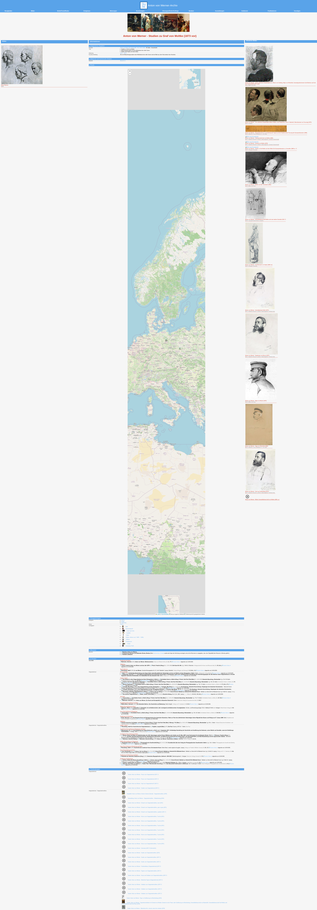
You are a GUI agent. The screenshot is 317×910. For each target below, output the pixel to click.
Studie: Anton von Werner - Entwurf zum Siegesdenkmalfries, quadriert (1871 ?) (147, 812)
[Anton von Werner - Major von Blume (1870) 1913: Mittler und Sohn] (261, 359)
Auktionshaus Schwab (158, 653)
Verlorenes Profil (130, 645)
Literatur (93, 658)
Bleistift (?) (122, 60)
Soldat (128, 643)
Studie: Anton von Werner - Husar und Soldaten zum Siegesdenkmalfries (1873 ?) (147, 875)
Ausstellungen (219, 11)
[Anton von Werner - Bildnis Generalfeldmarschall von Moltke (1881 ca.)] (262, 495)
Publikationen (272, 11)
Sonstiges (297, 11)
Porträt (121, 624)
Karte (92, 65)
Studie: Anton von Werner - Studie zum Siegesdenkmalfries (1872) (144, 852)
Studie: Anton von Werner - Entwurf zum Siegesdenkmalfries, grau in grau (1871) (147, 807)
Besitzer (191, 11)
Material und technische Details (101, 59)
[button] (166, 340)
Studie (122, 621)
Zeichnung (123, 622)
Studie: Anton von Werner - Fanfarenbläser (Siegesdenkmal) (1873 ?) (144, 866)
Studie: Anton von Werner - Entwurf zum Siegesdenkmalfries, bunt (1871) (145, 802)
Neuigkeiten (8, 11)
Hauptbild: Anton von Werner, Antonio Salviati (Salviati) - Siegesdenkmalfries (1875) (147, 793)
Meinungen (113, 11)
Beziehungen (140, 11)
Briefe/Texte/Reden (63, 11)
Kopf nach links (130, 630)
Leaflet (158, 614)
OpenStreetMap (165, 614)
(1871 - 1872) (123, 53)
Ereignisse (87, 11)
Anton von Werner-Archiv (162, 5)
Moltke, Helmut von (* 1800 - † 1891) (135, 637)
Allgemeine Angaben (98, 46)
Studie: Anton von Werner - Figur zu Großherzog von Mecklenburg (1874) (144, 898)
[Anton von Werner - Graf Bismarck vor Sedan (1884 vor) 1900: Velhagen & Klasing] (259, 223)
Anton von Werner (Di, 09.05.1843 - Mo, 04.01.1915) (132, 47)
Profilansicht (129, 641)
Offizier (128, 639)
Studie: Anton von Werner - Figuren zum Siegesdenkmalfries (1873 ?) (144, 870)
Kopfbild (128, 633)
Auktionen (244, 11)
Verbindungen (95, 769)
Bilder (33, 11)
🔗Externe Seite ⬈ (175, 661)
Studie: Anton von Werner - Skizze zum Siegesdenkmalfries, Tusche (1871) (146, 816)
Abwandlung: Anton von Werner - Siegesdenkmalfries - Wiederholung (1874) (146, 798)
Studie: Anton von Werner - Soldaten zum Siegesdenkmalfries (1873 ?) (145, 884)
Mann (127, 635)
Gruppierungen (96, 618)
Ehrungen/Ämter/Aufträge (170, 11)
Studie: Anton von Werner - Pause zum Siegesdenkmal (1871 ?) (143, 774)
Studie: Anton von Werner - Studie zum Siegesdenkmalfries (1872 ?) (144, 857)
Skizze (123, 620)
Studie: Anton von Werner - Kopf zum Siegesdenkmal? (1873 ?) (143, 783)
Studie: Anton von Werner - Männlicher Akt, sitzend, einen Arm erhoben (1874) (146, 908)
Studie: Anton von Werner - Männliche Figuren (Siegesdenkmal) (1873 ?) (145, 880)
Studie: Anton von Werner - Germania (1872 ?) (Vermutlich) (142, 848)
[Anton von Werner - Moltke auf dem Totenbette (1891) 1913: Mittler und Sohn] (266, 152)
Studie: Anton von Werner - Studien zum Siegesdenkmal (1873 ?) (143, 788)
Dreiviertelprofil (129, 628)
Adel (127, 626)
